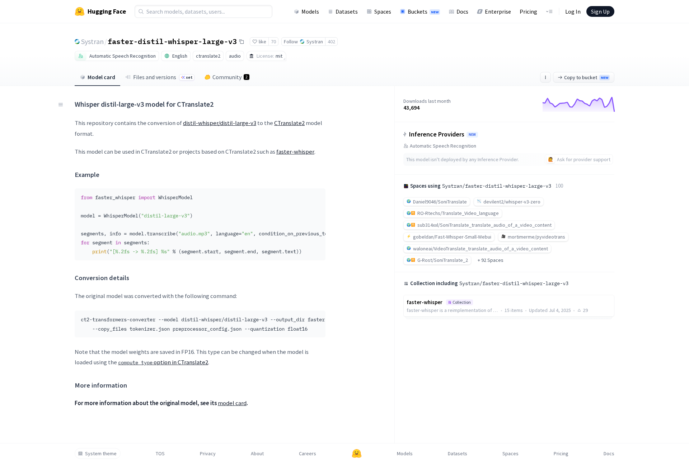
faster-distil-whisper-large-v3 (172, 41)
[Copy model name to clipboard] (241, 41)
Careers (307, 453)
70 (273, 41)
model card (232, 403)
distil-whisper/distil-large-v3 (219, 123)
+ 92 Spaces (490, 260)
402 (331, 41)
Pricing (528, 11)
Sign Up (600, 11)
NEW (472, 135)
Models (310, 11)
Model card (101, 77)
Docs (462, 11)
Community (230, 77)
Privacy (208, 453)
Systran (92, 41)
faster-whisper (295, 151)
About (257, 453)
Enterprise (498, 11)
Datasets (347, 11)
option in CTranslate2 (163, 362)
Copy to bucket (586, 77)
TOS (160, 453)
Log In (573, 11)
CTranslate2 (289, 123)
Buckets (423, 11)
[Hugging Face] (357, 453)
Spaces (382, 11)
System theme (101, 453)
